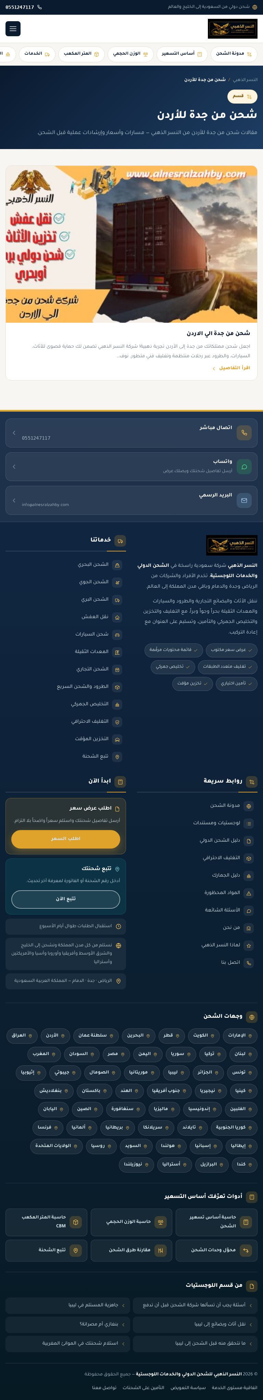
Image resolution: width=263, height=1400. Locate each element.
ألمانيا (78, 1127)
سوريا (177, 1054)
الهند (126, 1091)
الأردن (52, 1036)
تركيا (209, 1054)
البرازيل (208, 1164)
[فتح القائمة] (13, 28)
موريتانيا (138, 1072)
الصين (84, 1109)
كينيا (240, 1091)
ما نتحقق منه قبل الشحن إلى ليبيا (210, 1343)
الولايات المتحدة (53, 1146)
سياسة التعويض (188, 1388)
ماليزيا (161, 1109)
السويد (133, 1146)
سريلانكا (152, 1127)
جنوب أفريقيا (166, 1091)
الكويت (200, 1036)
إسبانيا (203, 1146)
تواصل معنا (104, 1388)
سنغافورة (122, 1109)
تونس (239, 1072)
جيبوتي (61, 1072)
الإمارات (237, 1036)
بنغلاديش (50, 1091)
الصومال (99, 1072)
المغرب (41, 1054)
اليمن (144, 1054)
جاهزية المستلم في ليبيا (93, 1305)
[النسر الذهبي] (233, 29)
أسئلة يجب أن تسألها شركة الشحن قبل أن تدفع (194, 1305)
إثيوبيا (27, 1072)
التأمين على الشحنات (143, 1388)
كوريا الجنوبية (231, 1127)
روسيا (98, 1146)
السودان (78, 1054)
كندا (241, 1164)
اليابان (50, 1109)
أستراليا (171, 1164)
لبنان (240, 1054)
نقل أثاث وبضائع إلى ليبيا (220, 1324)
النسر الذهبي (245, 80)
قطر (168, 1036)
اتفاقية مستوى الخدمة (235, 1388)
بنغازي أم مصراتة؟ (99, 1324)
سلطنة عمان (92, 1036)
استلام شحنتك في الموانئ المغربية (80, 1343)
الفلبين (238, 1109)
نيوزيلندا (133, 1164)
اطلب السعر (65, 839)
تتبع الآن (66, 899)
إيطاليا (238, 1146)
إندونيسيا (199, 1109)
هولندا (168, 1146)
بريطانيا (114, 1127)
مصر (113, 1054)
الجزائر (205, 1072)
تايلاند (189, 1127)
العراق (19, 1036)
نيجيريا (207, 1091)
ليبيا (173, 1072)
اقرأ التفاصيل (234, 368)
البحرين (135, 1036)
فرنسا (44, 1127)
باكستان (91, 1091)
